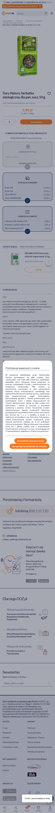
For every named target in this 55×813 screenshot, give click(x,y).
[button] (50, 796)
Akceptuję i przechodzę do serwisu (29, 446)
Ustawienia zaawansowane (30, 440)
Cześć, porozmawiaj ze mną (37, 798)
